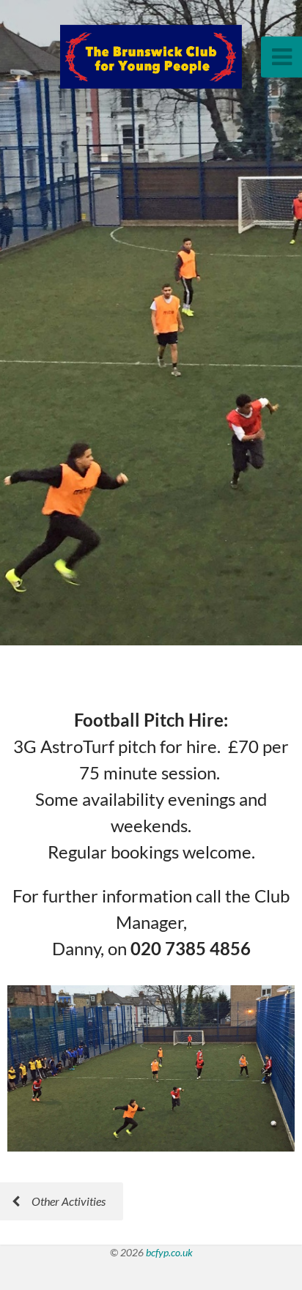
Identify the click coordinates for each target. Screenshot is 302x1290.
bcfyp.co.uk (169, 1252)
